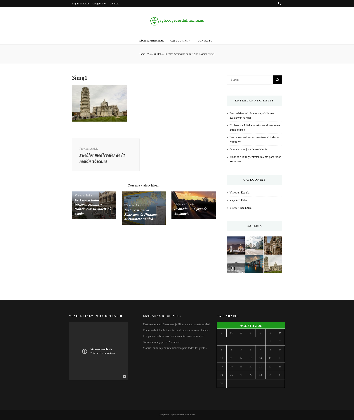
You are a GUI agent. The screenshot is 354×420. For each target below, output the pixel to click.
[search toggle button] (279, 3)
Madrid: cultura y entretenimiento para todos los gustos (174, 348)
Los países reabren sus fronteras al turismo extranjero (173, 336)
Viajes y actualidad (240, 207)
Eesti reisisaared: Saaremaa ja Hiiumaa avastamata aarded (141, 214)
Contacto (114, 3)
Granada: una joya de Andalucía (248, 149)
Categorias (98, 3)
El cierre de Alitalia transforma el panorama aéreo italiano (176, 330)
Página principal (80, 3)
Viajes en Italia (155, 54)
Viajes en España (184, 204)
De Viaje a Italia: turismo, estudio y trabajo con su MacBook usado (93, 207)
